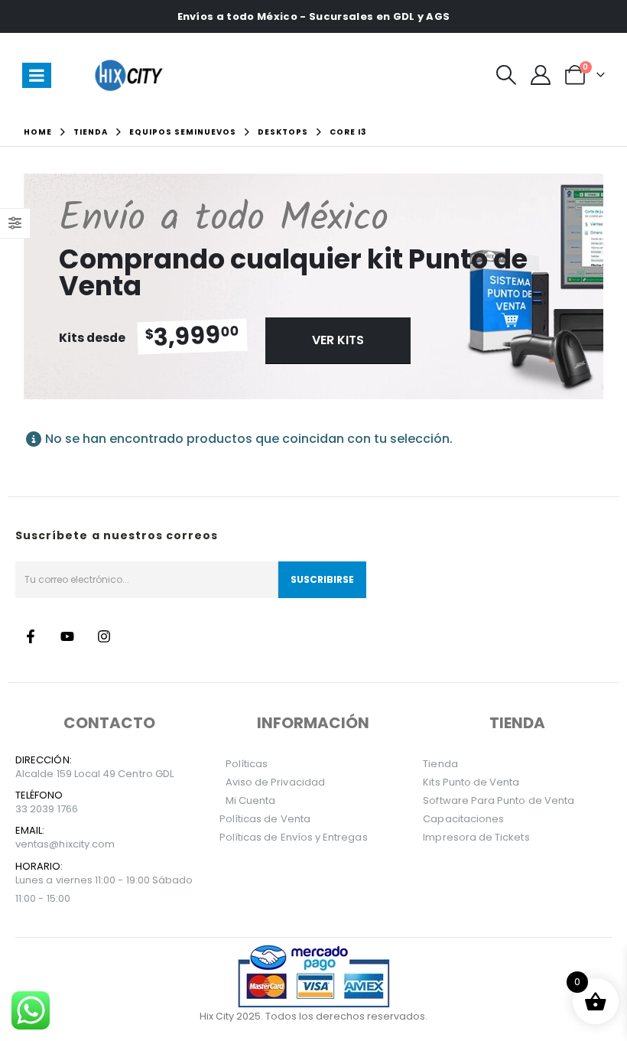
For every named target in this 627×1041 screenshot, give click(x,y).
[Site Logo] (131, 75)
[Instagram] (104, 636)
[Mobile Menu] (36, 75)
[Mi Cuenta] (540, 75)
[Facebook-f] (30, 636)
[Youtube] (67, 636)
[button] (506, 75)
